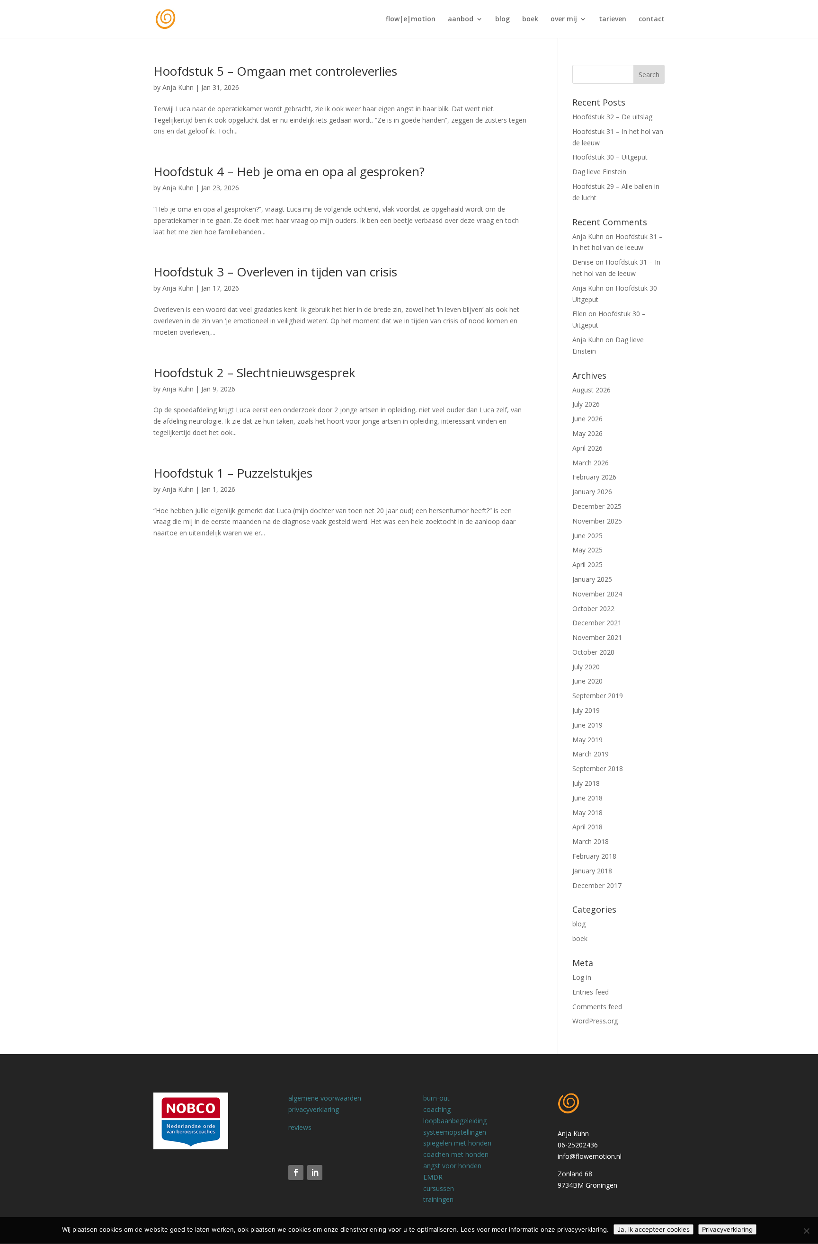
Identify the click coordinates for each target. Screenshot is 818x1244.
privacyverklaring (313, 1109)
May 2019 (587, 739)
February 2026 (594, 476)
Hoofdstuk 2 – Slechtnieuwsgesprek (254, 372)
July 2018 (586, 783)
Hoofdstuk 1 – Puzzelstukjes (232, 472)
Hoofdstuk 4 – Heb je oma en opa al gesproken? (289, 171)
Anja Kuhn (178, 87)
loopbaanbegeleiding (455, 1120)
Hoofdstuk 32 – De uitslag (612, 116)
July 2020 (586, 666)
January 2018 (592, 870)
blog (502, 19)
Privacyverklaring (727, 1229)
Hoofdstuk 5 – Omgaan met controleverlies (275, 71)
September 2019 (597, 695)
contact (652, 19)
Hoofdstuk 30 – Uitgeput (610, 156)
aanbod (460, 19)
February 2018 (594, 856)
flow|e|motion (411, 19)
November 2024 (597, 593)
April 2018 (587, 826)
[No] (806, 1230)
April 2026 (587, 448)
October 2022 (593, 608)
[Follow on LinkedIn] (314, 1172)
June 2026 (587, 418)
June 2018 (587, 797)
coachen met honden (456, 1154)
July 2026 (586, 404)
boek (530, 19)
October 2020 (593, 652)
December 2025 (597, 506)
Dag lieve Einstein (599, 171)
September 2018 (597, 768)
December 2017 (597, 885)
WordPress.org (595, 1020)
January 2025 (592, 579)
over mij (564, 19)
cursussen (438, 1188)
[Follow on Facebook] (295, 1172)
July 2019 (586, 710)
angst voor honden (452, 1165)
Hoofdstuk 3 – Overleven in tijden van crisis (275, 271)
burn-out (436, 1097)
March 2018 (590, 841)
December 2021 (597, 622)
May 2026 (587, 433)
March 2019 (590, 753)
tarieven (612, 19)
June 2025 (587, 535)
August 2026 (591, 389)
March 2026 (590, 462)
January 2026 (592, 491)
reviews (299, 1127)
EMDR (433, 1177)
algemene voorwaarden (324, 1097)
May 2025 (587, 549)
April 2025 (587, 564)
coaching (437, 1109)
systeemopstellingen (454, 1132)
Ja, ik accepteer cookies (653, 1229)
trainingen (438, 1199)
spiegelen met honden (457, 1142)
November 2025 (597, 520)
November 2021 (597, 637)
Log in (581, 977)
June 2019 (587, 724)
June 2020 (587, 680)
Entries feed (590, 991)
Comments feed (597, 1006)
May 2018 (587, 812)
